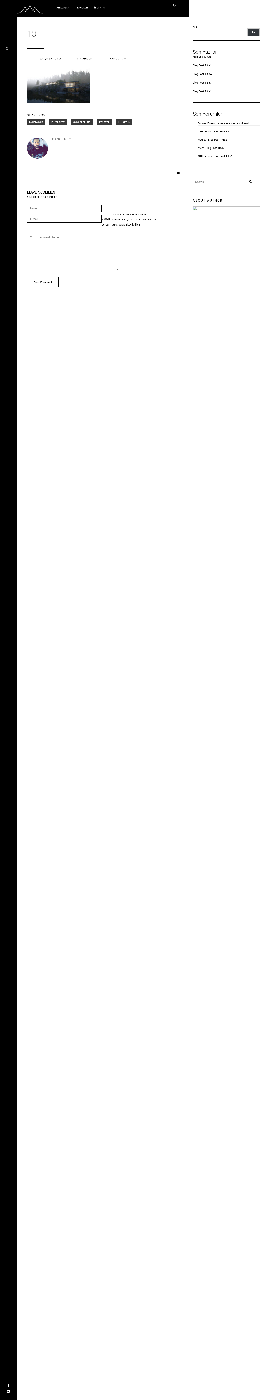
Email (107, 218)
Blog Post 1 (202, 65)
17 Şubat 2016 (51, 58)
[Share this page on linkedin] (124, 122)
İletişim (99, 7)
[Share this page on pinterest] (58, 122)
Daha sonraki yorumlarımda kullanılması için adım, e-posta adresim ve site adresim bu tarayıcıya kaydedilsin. (129, 219)
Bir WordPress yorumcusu (213, 123)
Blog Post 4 (202, 74)
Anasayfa (63, 7)
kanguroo (118, 58)
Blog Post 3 (202, 82)
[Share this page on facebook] (36, 122)
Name (107, 208)
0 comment (85, 58)
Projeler (82, 7)
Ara (195, 26)
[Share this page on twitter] (104, 122)
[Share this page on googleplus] (82, 122)
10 (6, 48)
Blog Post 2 (202, 91)
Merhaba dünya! (202, 56)
